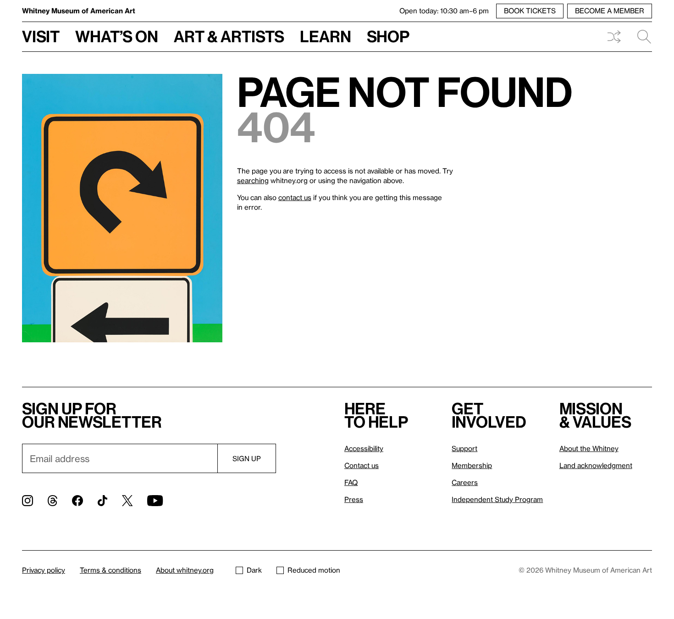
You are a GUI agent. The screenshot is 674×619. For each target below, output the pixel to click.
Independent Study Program (497, 499)
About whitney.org (185, 570)
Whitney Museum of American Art (78, 10)
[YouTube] (155, 500)
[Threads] (52, 500)
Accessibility (363, 448)
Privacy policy (43, 570)
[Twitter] (127, 500)
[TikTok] (102, 500)
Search (640, 36)
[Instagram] (27, 500)
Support (464, 448)
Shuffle (614, 36)
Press (353, 499)
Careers (465, 482)
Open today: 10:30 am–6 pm (444, 10)
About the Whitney (589, 448)
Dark (254, 570)
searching (253, 180)
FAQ (351, 482)
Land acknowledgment (595, 465)
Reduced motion (313, 570)
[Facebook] (77, 500)
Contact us (361, 465)
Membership (472, 465)
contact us (294, 197)
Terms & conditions (110, 570)
